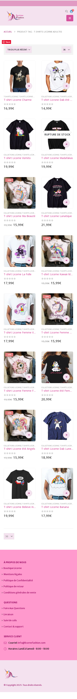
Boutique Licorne (13, 568)
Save (8, 41)
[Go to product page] (20, 76)
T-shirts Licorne (11, 96)
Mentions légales (13, 574)
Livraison (8, 614)
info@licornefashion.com (31, 642)
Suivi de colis (10, 620)
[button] (66, 11)
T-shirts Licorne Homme (29, 96)
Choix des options (28, 86)
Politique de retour (14, 586)
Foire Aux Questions (14, 608)
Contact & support (14, 626)
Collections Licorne (50, 96)
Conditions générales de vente (20, 592)
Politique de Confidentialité (18, 580)
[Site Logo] (14, 16)
